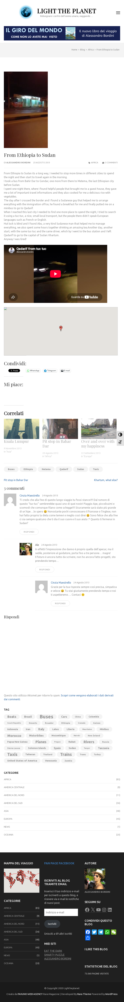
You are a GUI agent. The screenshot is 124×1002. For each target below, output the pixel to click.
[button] (61, 328)
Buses (11, 469)
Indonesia (12, 729)
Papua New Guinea (17, 742)
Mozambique (59, 735)
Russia (105, 742)
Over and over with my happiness (97, 443)
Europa (8, 819)
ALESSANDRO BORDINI (57, 958)
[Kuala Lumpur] (21, 429)
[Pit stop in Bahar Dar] (60, 429)
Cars (64, 716)
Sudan (80, 469)
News (7, 826)
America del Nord (14, 795)
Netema (46, 469)
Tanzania (103, 748)
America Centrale (14, 787)
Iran (28, 729)
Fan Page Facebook (59, 863)
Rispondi (29, 532)
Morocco (14, 735)
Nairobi (77, 736)
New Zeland (94, 735)
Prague (57, 742)
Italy (41, 729)
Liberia (70, 729)
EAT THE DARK (53, 950)
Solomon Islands (37, 748)
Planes (40, 742)
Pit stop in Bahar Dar (56, 443)
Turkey (97, 754)
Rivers (88, 742)
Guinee (96, 723)
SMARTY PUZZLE (54, 954)
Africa (94, 162)
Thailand (47, 754)
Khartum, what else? (106, 480)
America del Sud (13, 803)
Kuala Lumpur (16, 441)
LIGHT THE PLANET (66, 11)
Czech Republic (14, 723)
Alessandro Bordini (18, 162)
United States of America (22, 760)
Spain (57, 748)
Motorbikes (36, 735)
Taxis (96, 469)
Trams (83, 754)
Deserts (33, 723)
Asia (6, 811)
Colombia (94, 716)
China (78, 717)
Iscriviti (52, 923)
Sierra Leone (13, 748)
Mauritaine (87, 729)
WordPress (111, 994)
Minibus (104, 729)
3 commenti (111, 162)
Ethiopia (28, 469)
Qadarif (64, 469)
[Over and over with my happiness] (99, 429)
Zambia (68, 761)
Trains (66, 754)
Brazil (28, 716)
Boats (11, 716)
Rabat (72, 741)
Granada (81, 723)
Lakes (55, 729)
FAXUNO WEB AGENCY (30, 994)
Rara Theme (84, 994)
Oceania (8, 834)
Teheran (30, 754)
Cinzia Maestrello (30, 495)
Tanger (87, 748)
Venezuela (51, 760)
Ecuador (49, 723)
